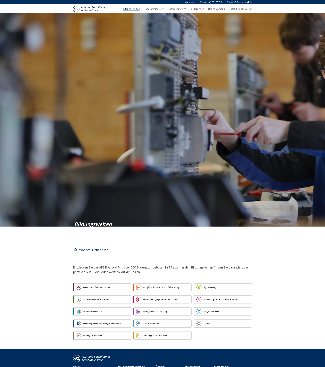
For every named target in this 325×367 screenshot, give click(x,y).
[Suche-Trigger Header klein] (246, 9)
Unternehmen (176, 8)
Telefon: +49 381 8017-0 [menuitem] (210, 2)
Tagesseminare (152, 8)
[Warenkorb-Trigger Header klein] (250, 9)
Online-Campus (216, 8)
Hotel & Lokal (236, 8)
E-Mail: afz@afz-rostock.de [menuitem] (239, 2)
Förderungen (197, 8)
